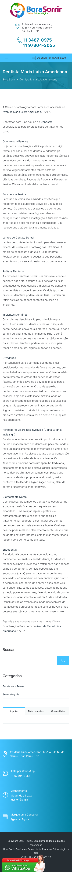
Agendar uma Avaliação (51, 57)
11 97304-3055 (39, 45)
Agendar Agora (19, 819)
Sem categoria (11, 694)
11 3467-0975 (37, 40)
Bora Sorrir (9, 79)
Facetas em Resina (13, 686)
